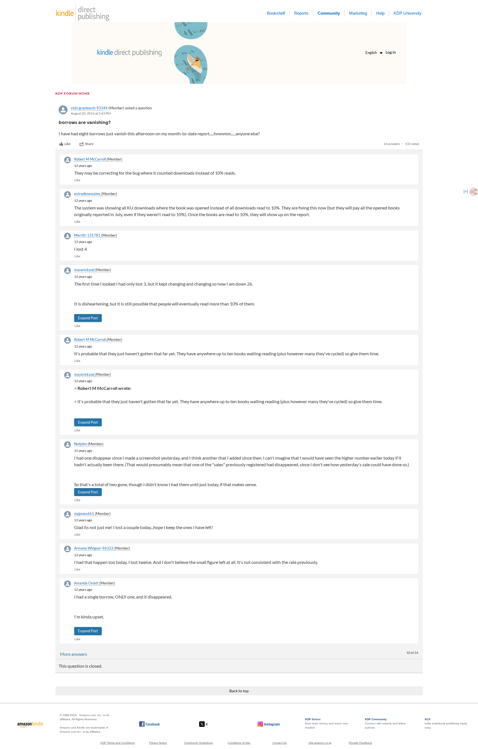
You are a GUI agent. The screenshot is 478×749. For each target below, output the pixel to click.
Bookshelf (276, 13)
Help (380, 13)
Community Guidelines (198, 742)
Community (329, 13)
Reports (301, 13)
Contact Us (279, 742)
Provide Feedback (360, 742)
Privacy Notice (158, 742)
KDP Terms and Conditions (117, 742)
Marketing (358, 13)
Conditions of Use (239, 742)
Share (89, 144)
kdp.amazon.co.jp (320, 742)
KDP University (408, 13)
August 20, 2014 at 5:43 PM (91, 113)
